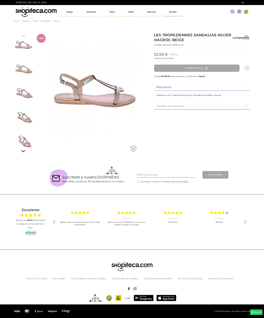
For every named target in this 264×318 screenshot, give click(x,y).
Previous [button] (54, 222)
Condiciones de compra (125, 278)
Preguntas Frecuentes (220, 278)
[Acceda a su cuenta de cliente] (239, 12)
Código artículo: (163, 44)
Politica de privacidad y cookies (88, 278)
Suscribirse (215, 174)
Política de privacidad (175, 181)
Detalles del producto (170, 106)
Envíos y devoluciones (190, 278)
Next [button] (245, 222)
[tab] (202, 87)
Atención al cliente (36, 278)
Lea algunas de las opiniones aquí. (30, 226)
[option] (80, 221)
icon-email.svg (243, 2)
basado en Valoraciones (30, 220)
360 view (134, 148)
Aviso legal (59, 278)
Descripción (164, 87)
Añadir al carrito (194, 67)
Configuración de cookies (158, 278)
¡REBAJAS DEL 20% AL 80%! (31, 2)
